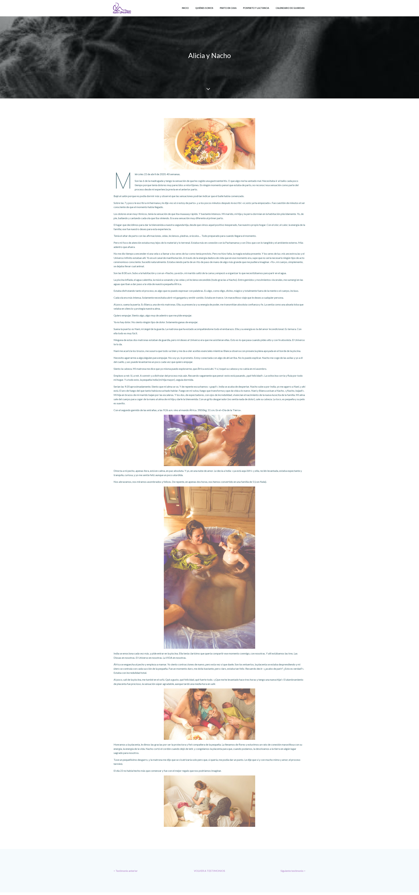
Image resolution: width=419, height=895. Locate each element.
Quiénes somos (204, 8)
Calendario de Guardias (290, 8)
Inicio (185, 8)
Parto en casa (228, 8)
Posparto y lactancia (256, 8)
